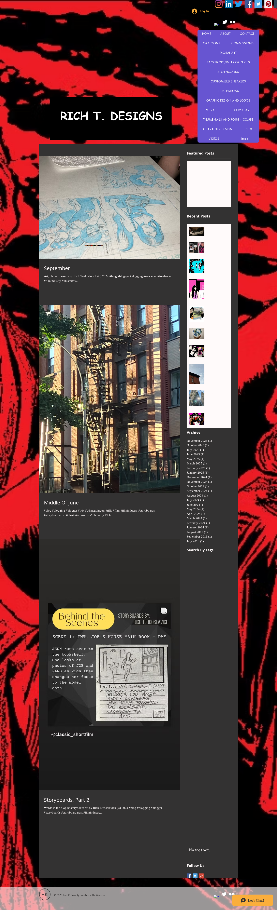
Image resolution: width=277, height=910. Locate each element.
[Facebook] (248, 4)
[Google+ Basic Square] (201, 875)
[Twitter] (258, 4)
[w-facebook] (217, 26)
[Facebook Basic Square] (189, 875)
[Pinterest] (268, 4)
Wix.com (100, 895)
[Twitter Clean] (225, 22)
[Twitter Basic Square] (195, 875)
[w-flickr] (232, 22)
